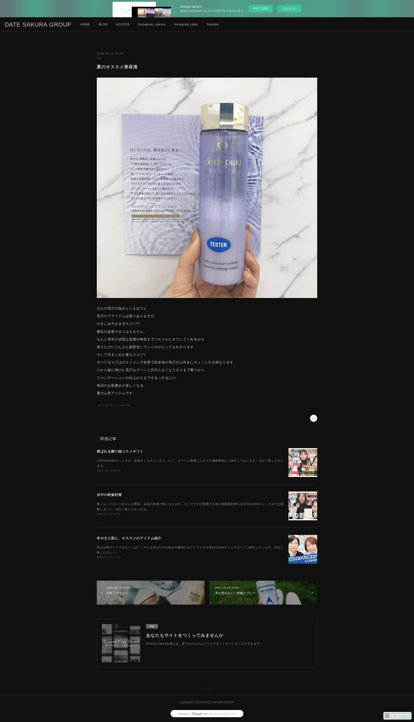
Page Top (207, 689)
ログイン (289, 8)
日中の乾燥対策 (109, 494)
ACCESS (123, 24)
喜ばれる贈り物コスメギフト (120, 451)
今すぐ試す (260, 8)
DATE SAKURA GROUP (38, 24)
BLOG (103, 24)
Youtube (213, 24)
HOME (85, 24)
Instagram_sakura (152, 24)
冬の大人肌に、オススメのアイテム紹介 (129, 537)
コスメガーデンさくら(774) (113, 405)
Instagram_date (186, 24)
